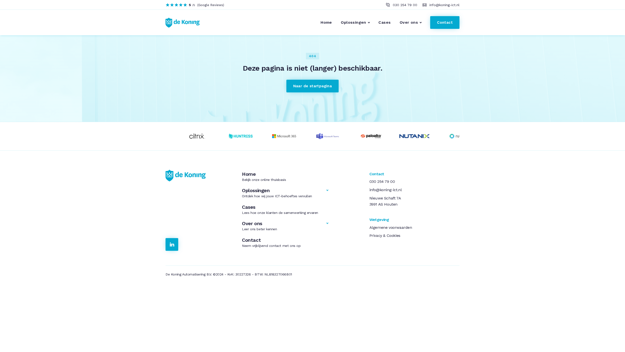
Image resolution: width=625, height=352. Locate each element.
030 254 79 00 (405, 5)
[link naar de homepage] (198, 175)
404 (312, 56)
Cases (384, 22)
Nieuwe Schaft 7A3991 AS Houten (385, 201)
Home (326, 22)
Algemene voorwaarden (390, 227)
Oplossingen (353, 22)
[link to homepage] (180, 22)
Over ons (409, 22)
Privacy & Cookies (384, 235)
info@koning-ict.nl (444, 5)
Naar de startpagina (312, 86)
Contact (445, 22)
